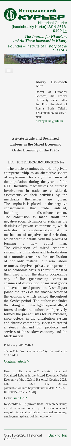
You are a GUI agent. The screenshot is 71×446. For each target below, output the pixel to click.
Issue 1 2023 (20, 398)
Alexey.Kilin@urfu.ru (49, 121)
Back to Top (58, 435)
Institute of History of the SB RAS (46, 48)
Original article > (16, 361)
